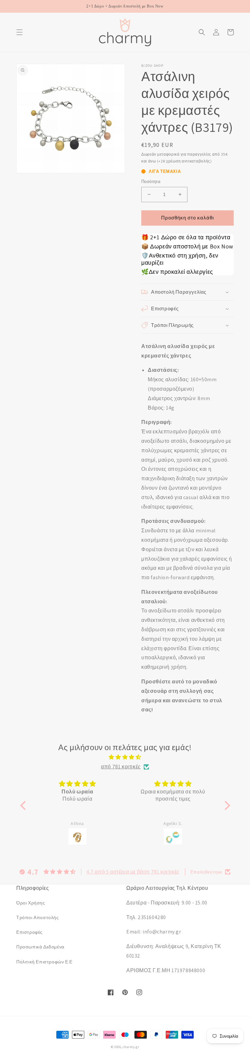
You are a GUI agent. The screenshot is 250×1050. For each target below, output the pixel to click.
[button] (19, 32)
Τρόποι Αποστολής (37, 917)
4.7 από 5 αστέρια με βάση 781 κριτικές (133, 871)
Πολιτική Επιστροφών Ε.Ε (44, 962)
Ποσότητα (150, 181)
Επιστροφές (29, 932)
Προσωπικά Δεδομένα (40, 947)
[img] (125, 757)
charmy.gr (131, 1047)
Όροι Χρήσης (30, 903)
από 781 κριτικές (121, 766)
